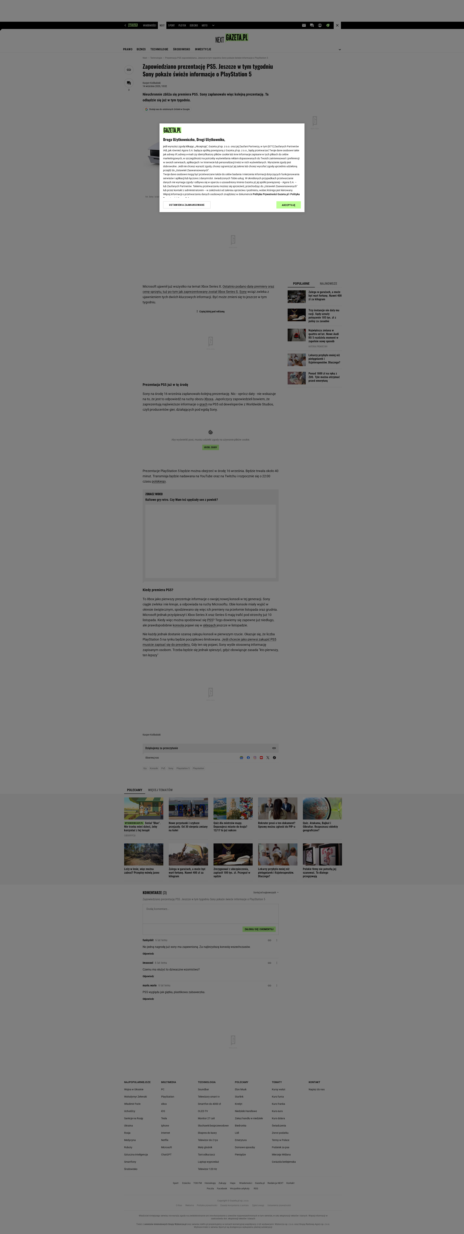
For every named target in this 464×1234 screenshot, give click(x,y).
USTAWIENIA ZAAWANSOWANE (186, 204)
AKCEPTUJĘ (288, 205)
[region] (232, 167)
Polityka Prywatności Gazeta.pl (271, 194)
